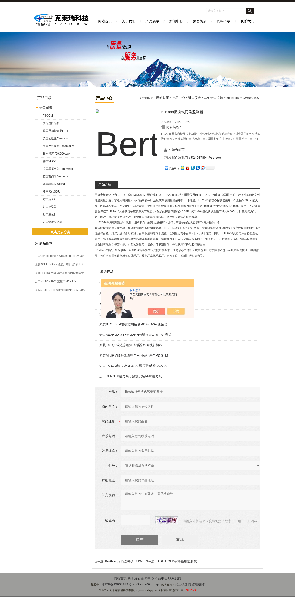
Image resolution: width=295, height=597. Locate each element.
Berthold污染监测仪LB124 (124, 561)
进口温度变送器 (52, 222)
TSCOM (48, 115)
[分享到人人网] (197, 167)
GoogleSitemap (147, 584)
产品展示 (152, 21)
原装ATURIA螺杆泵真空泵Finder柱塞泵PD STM (133, 355)
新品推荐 (45, 243)
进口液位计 (50, 214)
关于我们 (129, 21)
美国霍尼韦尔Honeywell (58, 168)
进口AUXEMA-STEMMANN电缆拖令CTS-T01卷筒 (135, 335)
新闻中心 (176, 21)
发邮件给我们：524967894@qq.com (195, 157)
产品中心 (178, 98)
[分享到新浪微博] (187, 167)
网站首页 (105, 21)
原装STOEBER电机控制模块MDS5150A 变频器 (133, 324)
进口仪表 (45, 107)
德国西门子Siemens (55, 176)
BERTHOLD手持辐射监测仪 (177, 561)
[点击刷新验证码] (166, 520)
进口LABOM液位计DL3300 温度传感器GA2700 (133, 366)
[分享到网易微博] (202, 167)
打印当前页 (176, 150)
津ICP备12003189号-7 (118, 584)
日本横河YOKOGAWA (56, 153)
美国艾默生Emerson (55, 138)
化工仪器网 (183, 584)
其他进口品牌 (51, 123)
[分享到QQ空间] (182, 167)
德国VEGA (49, 161)
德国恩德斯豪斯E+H (55, 130)
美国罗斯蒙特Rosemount (58, 146)
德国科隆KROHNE (54, 184)
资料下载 (223, 21)
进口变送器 (50, 206)
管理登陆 (198, 584)
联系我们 (247, 21)
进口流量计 (50, 199)
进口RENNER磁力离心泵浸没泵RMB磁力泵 (130, 376)
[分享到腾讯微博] (192, 167)
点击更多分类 (60, 232)
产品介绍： (106, 184)
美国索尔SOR (51, 191)
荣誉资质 (200, 21)
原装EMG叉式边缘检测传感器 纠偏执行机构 (130, 345)
